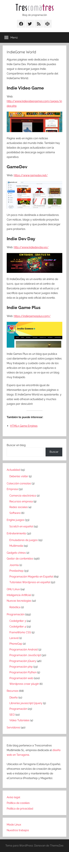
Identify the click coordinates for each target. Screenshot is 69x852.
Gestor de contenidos (20, 558)
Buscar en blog (16, 445)
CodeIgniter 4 (17, 626)
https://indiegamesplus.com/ (32, 316)
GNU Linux (13, 589)
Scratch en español (21, 526)
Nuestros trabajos (18, 830)
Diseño (13, 697)
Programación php (21, 666)
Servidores (13, 727)
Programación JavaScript (25, 655)
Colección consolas (19, 483)
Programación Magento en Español (31, 576)
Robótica (14, 607)
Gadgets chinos (16, 552)
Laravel (14, 638)
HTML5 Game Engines (24, 425)
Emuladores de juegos (23, 540)
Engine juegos (15, 520)
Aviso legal (13, 797)
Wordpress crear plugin (24, 683)
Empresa (12, 489)
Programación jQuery (22, 661)
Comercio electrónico (22, 495)
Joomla (14, 565)
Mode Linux (14, 824)
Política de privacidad (20, 808)
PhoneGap (15, 643)
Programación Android (23, 649)
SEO (12, 714)
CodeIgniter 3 (17, 620)
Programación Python (23, 672)
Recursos (12, 690)
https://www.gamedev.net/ (31, 175)
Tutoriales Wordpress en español (29, 582)
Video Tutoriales (19, 720)
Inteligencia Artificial (19, 595)
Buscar (54, 451)
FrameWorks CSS (20, 632)
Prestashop (16, 570)
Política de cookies (18, 803)
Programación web (21, 678)
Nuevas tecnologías (19, 600)
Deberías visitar (18, 476)
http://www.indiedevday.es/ (31, 247)
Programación (15, 614)
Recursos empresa (21, 501)
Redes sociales (18, 507)
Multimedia (16, 545)
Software (15, 513)
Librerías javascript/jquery (25, 703)
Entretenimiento (16, 533)
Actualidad (13, 469)
